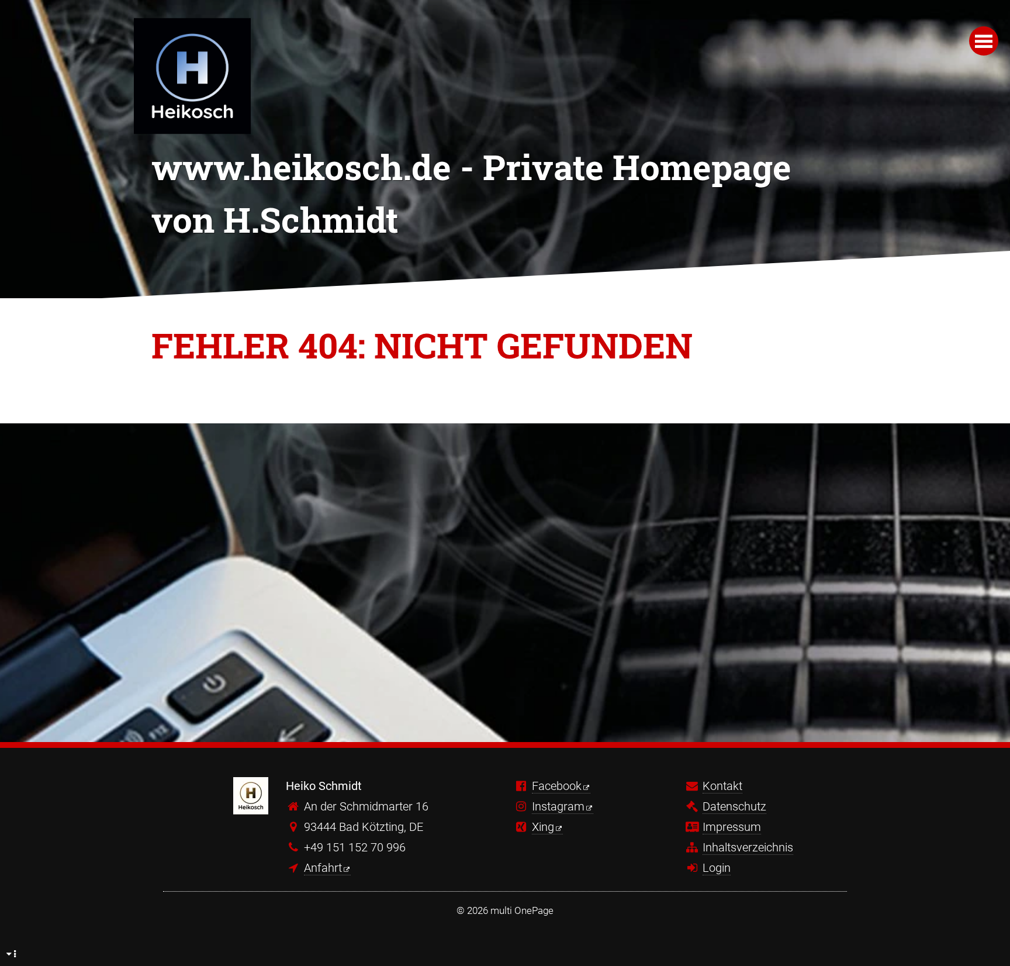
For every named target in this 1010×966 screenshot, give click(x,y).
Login (717, 868)
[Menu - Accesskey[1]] (983, 41)
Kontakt (722, 786)
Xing (543, 827)
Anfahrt (323, 868)
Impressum (732, 827)
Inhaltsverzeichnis (748, 847)
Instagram (558, 806)
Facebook (557, 786)
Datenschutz (734, 806)
